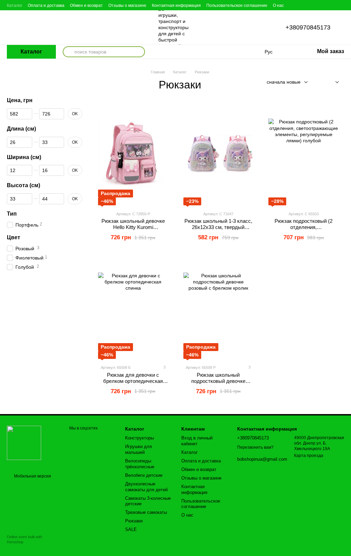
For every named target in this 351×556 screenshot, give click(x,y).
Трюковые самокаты (146, 512)
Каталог (14, 5)
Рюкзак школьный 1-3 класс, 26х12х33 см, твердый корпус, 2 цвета (218, 227)
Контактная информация (176, 5)
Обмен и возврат (86, 5)
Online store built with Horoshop (24, 539)
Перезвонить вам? (255, 447)
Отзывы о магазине (127, 5)
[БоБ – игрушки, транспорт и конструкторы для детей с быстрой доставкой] (24, 442)
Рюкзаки (134, 520)
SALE (131, 529)
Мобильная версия (32, 476)
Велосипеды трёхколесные (139, 463)
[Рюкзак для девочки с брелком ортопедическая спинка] (133, 307)
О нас (278, 5)
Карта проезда (308, 455)
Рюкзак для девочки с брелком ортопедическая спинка (133, 381)
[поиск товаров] (68, 51)
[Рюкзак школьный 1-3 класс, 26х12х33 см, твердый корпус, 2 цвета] (218, 153)
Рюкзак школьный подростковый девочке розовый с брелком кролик (218, 381)
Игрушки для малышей (138, 449)
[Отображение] (332, 82)
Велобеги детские (143, 475)
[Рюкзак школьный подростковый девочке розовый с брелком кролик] (218, 307)
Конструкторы (139, 437)
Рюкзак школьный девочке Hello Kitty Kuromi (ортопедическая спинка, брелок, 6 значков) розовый (133, 230)
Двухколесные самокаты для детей (146, 486)
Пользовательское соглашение (236, 5)
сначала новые (284, 82)
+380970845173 (308, 27)
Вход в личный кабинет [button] (197, 440)
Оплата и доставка (46, 5)
